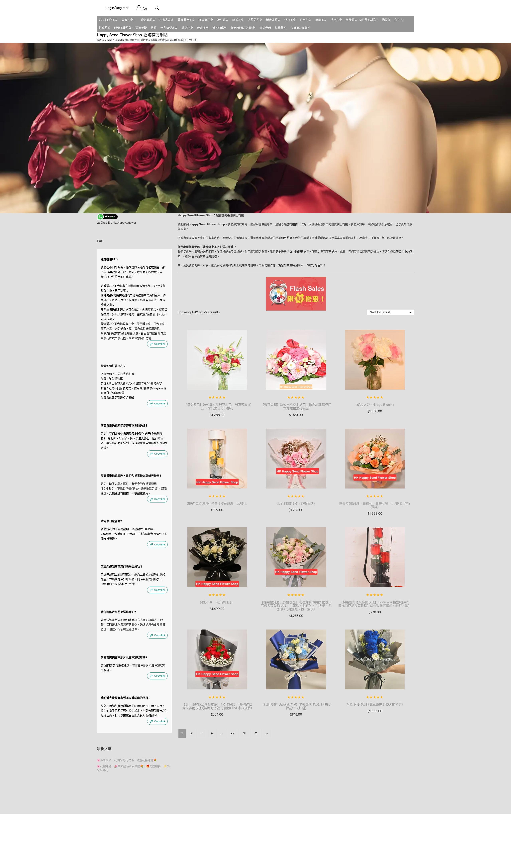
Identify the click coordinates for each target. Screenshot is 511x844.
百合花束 (305, 20)
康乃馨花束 (148, 20)
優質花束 (401, 251)
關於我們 (265, 28)
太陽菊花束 (255, 20)
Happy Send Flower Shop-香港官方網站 (132, 35)
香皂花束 (187, 28)
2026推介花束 (108, 20)
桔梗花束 (336, 20)
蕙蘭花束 (321, 20)
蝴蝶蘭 (386, 20)
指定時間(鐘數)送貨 (243, 28)
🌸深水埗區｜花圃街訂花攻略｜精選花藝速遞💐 (127, 760)
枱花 (153, 28)
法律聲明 (280, 28)
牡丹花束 (290, 20)
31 (255, 733)
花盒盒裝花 (166, 20)
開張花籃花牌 (122, 28)
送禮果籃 (141, 28)
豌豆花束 (222, 20)
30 (244, 733)
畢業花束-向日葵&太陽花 (362, 20)
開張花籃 (286, 238)
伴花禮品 (202, 28)
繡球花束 (238, 20)
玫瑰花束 (127, 20)
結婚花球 (104, 28)
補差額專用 (219, 28)
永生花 (399, 20)
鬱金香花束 (273, 20)
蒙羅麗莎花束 (186, 20)
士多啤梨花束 (169, 28)
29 (232, 733)
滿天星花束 (206, 20)
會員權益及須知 (300, 28)
